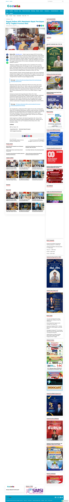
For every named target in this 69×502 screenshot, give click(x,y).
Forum (48, 253)
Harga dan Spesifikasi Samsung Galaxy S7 (54, 247)
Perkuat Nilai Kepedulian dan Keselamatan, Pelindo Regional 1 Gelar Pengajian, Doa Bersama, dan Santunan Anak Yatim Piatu (37, 168)
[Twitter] (25, 136)
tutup (35, 487)
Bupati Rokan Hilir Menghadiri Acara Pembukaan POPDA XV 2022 (14, 147)
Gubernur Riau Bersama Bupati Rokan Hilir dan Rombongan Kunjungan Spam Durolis (34, 154)
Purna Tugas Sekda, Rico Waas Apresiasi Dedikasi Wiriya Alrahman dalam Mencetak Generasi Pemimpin (24, 168)
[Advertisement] (55, 221)
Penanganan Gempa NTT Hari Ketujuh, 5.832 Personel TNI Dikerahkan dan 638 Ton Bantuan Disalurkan (55, 331)
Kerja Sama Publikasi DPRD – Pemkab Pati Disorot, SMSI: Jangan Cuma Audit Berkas (54, 327)
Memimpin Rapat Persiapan (24, 129)
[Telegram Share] (41, 25)
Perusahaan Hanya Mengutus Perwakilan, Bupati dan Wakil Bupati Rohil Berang (15, 154)
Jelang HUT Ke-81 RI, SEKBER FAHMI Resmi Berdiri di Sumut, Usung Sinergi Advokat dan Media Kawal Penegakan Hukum (12, 168)
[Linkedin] (29, 136)
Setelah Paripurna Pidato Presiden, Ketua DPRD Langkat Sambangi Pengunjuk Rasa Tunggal (54, 335)
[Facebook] (23, 136)
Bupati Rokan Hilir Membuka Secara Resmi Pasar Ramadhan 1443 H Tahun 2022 (34, 147)
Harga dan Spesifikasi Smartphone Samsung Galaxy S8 (54, 244)
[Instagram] (27, 136)
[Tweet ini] (39, 25)
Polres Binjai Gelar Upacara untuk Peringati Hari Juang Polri (53, 323)
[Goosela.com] (13, 6)
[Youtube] (31, 136)
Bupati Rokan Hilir (14, 129)
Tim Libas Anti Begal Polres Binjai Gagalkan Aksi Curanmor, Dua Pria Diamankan (54, 320)
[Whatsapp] (43, 25)
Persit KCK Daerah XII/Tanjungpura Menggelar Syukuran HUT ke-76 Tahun (36, 140)
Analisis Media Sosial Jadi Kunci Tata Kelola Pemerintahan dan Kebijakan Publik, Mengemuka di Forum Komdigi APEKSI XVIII (37, 179)
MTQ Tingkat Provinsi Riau (15, 131)
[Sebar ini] (37, 25)
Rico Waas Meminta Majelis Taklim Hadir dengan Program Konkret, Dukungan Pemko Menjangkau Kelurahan (11, 179)
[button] (63, 1)
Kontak (48, 251)
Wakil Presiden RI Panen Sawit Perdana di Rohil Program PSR (14, 150)
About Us (48, 249)
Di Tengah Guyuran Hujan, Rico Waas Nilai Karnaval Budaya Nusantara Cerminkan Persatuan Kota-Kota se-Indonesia (25, 179)
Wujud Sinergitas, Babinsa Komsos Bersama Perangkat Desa (17, 140)
